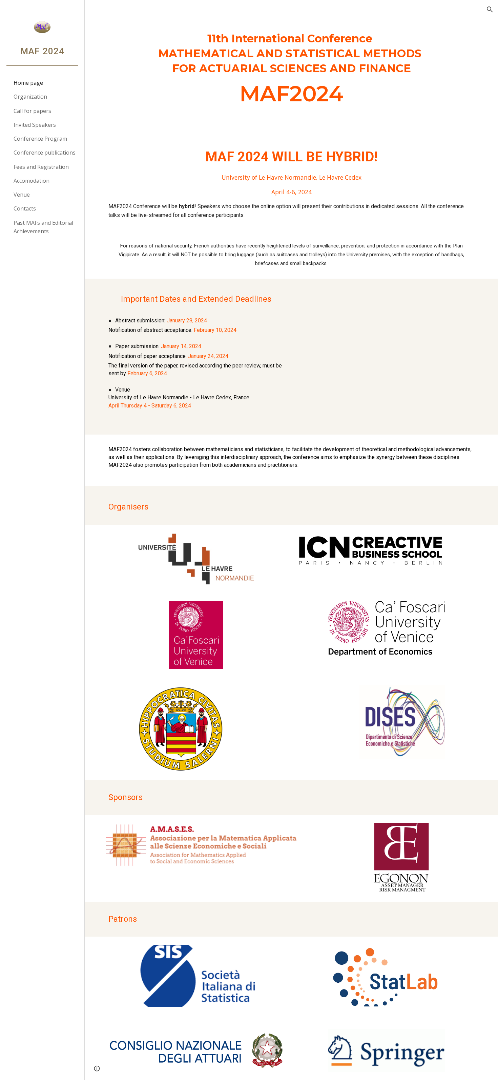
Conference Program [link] (40, 138)
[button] (490, 9)
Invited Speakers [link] (35, 124)
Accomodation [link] (31, 180)
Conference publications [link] (45, 152)
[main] (291, 71)
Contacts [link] (25, 208)
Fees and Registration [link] (41, 167)
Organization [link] (30, 96)
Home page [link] (28, 82)
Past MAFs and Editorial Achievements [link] (43, 227)
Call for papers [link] (32, 111)
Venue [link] (22, 194)
